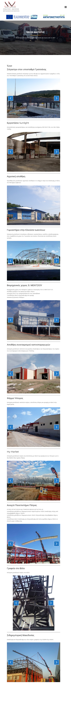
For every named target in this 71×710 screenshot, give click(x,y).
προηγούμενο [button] (10, 98)
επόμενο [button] (56, 98)
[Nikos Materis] (10, 4)
